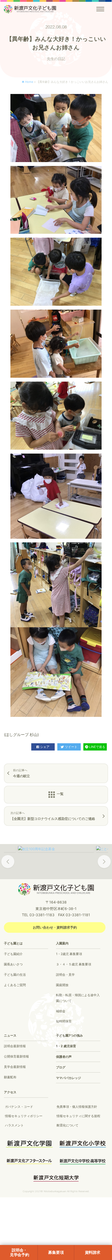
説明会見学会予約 (19, 1252)
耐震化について (67, 1125)
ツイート (71, 747)
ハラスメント (14, 1125)
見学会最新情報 (15, 1067)
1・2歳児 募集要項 (69, 954)
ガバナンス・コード (19, 1107)
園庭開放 (62, 985)
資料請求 (92, 1252)
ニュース (10, 1035)
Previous (7, 865)
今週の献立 (21, 773)
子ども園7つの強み (69, 1035)
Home (29, 82)
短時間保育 (64, 1021)
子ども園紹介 (13, 954)
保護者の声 (64, 1057)
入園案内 (62, 943)
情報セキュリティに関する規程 (78, 1116)
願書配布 (10, 1077)
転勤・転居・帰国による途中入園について (78, 997)
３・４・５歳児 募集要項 (73, 964)
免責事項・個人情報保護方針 (77, 1107)
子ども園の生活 (15, 975)
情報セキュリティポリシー (23, 1116)
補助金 (60, 1011)
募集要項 (56, 1252)
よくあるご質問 (15, 985)
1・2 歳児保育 (66, 1046)
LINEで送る (97, 747)
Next (104, 865)
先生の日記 (56, 58)
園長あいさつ (13, 964)
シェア (44, 747)
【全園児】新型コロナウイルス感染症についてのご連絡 (52, 816)
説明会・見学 (65, 975)
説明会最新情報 (15, 1046)
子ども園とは (13, 943)
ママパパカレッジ (68, 1078)
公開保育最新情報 (16, 1056)
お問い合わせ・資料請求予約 (55, 927)
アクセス (10, 1092)
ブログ (60, 1067)
